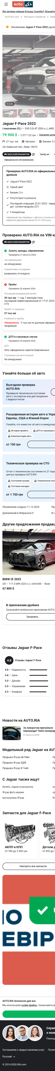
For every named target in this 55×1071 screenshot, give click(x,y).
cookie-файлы (29, 1005)
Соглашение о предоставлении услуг (23, 1049)
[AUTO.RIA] (22, 4)
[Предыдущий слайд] (9, 71)
